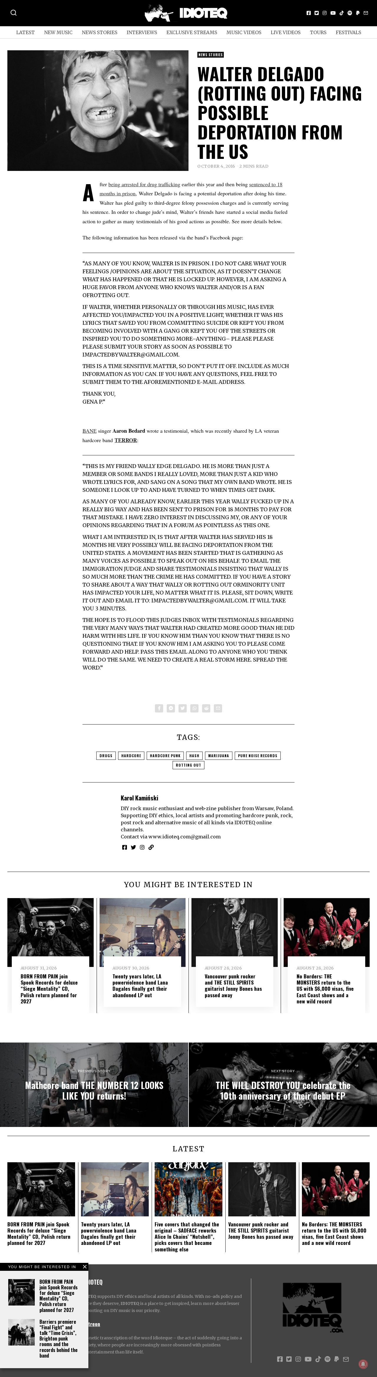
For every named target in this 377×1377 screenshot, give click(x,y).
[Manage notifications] (363, 1364)
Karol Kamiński (139, 797)
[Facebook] (308, 12)
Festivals (348, 32)
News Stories (99, 32)
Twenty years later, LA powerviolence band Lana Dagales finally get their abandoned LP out (140, 985)
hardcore (131, 755)
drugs (106, 755)
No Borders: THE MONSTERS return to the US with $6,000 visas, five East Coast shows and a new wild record (325, 988)
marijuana (218, 755)
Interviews (142, 32)
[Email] (366, 12)
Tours (318, 32)
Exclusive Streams (191, 32)
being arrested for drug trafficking (144, 184)
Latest (25, 32)
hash (194, 755)
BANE (89, 430)
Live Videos (285, 32)
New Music (58, 32)
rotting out (188, 764)
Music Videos (243, 32)
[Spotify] (350, 12)
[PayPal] (358, 12)
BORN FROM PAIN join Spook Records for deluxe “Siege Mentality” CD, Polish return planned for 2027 (58, 1295)
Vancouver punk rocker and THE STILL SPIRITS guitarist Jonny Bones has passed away (233, 985)
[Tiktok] (341, 12)
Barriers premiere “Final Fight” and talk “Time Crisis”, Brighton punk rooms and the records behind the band (58, 1338)
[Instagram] (324, 12)
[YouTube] (333, 12)
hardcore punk (165, 755)
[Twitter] (316, 12)
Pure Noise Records (257, 755)
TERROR (126, 440)
